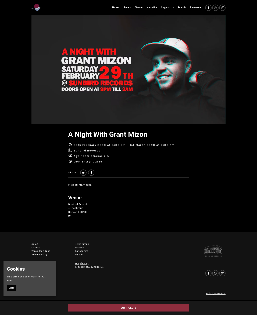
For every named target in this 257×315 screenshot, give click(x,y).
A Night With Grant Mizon (107, 134)
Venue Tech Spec (40, 250)
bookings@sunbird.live (90, 266)
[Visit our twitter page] (83, 172)
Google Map (81, 263)
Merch (182, 7)
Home (115, 7)
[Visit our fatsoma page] (222, 7)
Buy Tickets (128, 307)
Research (195, 7)
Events (127, 7)
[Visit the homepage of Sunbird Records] (36, 7)
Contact (36, 247)
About (34, 243)
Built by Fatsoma (216, 293)
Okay (11, 288)
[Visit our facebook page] (208, 7)
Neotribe (152, 7)
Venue (138, 7)
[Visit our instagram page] (215, 7)
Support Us (167, 7)
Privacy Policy (39, 254)
